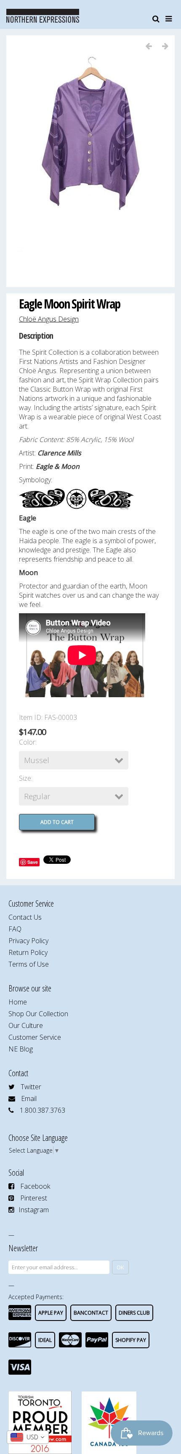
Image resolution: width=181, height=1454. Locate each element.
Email (29, 1098)
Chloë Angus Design (49, 319)
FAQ (14, 929)
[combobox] (28, 1437)
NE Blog (20, 1049)
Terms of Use (28, 964)
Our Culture (25, 1025)
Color (27, 742)
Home (17, 1002)
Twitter (31, 1086)
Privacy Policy (28, 940)
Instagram (34, 1209)
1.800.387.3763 (42, 1110)
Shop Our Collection (38, 1013)
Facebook (35, 1186)
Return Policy (28, 952)
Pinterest (33, 1198)
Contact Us (25, 917)
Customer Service (34, 1037)
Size (25, 778)
